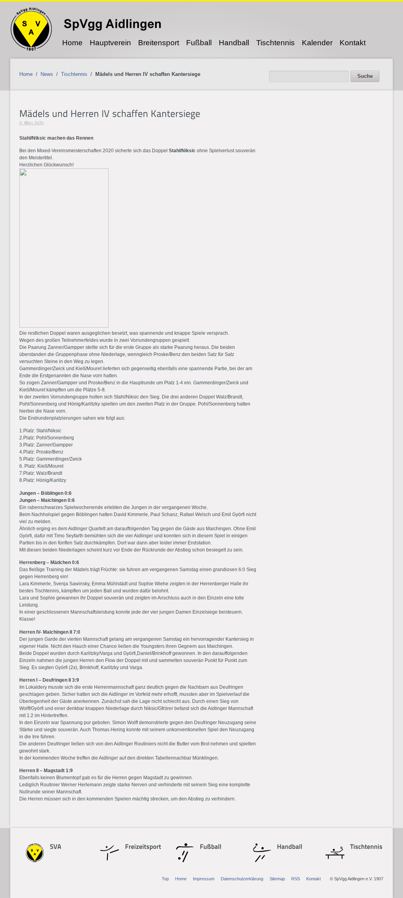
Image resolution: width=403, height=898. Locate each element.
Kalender (317, 43)
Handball (234, 43)
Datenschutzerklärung (242, 878)
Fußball (199, 43)
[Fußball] (213, 847)
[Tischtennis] (364, 847)
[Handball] (290, 847)
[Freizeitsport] (139, 847)
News (47, 74)
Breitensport (158, 43)
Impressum (203, 878)
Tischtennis (275, 43)
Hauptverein (110, 43)
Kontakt (353, 43)
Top (165, 878)
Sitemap (277, 878)
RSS (295, 878)
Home (72, 43)
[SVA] (64, 847)
